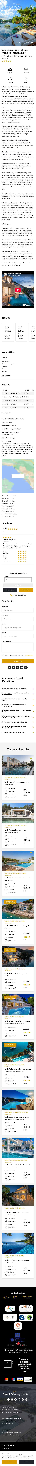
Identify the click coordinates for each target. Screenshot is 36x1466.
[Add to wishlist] (31, 758)
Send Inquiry (10, 590)
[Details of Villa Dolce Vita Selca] (18, 1052)
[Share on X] (13, 667)
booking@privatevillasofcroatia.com (11, 1432)
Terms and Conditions (8, 1445)
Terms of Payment (7, 1448)
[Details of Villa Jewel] (18, 1243)
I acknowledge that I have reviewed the (19, 655)
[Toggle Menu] (2, 4)
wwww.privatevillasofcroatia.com (10, 1435)
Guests (6, 577)
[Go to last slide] (2, 23)
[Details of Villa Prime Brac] (18, 909)
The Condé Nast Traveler (27, 1297)
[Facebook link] (12, 1399)
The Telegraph (6, 1297)
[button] (31, 765)
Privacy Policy (29, 655)
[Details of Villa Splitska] (18, 861)
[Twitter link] (15, 1399)
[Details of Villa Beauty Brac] (18, 1100)
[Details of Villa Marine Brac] (18, 956)
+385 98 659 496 (6, 1430)
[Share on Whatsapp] (21, 667)
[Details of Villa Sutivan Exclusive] (18, 813)
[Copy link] (17, 667)
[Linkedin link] (26, 1399)
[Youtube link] (19, 1399)
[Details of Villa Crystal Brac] (18, 765)
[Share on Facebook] (9, 667)
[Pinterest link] (23, 1399)
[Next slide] (33, 23)
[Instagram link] (8, 1399)
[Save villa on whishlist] (29, 53)
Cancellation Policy (8, 438)
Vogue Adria (15, 1297)
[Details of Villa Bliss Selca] (18, 1195)
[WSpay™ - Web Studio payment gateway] (28, 1379)
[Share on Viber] (26, 667)
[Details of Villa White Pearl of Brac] (18, 1004)
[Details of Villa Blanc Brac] (18, 1148)
